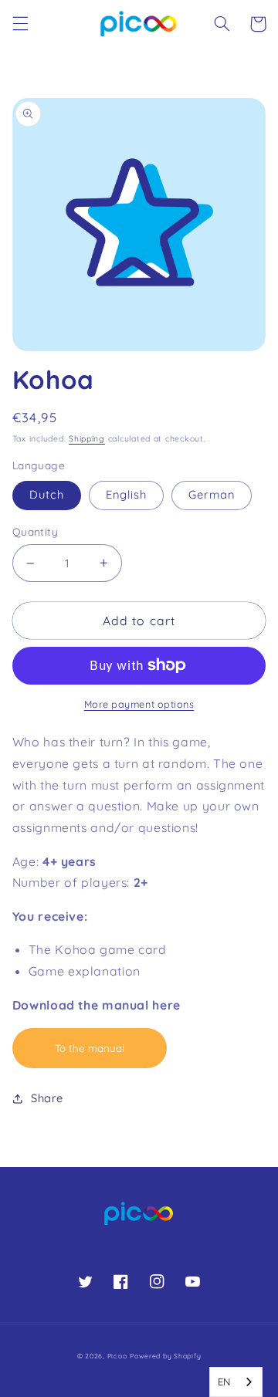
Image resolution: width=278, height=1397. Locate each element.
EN (224, 1381)
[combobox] (236, 1382)
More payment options (139, 704)
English (126, 494)
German (211, 494)
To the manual (89, 1048)
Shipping (87, 438)
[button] (20, 24)
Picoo (117, 1355)
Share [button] (47, 1098)
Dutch (46, 494)
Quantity (35, 531)
